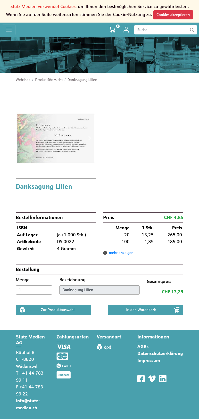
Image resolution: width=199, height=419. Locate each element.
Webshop (23, 79)
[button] (22, 138)
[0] (112, 30)
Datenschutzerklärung (160, 353)
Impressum (148, 360)
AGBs (143, 347)
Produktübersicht (49, 79)
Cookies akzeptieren (173, 14)
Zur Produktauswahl (58, 309)
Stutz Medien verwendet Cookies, (43, 6)
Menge (23, 280)
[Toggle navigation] (9, 30)
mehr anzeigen (121, 252)
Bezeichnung (73, 280)
